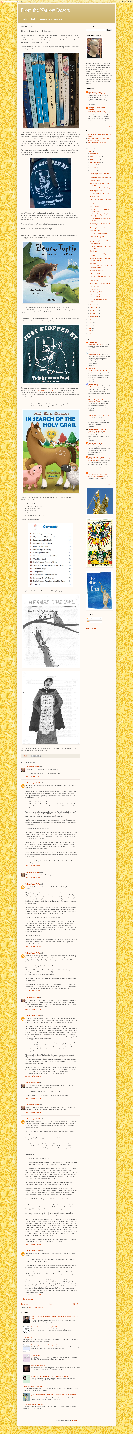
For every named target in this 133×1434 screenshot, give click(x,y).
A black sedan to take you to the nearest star (99, 174)
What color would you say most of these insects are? (100, 295)
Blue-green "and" (95, 286)
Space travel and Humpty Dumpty (100, 283)
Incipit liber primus (28, 1337)
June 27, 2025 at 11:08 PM (33, 991)
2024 (90, 319)
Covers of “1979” (95, 180)
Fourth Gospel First (94, 92)
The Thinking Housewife (96, 400)
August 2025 (94, 165)
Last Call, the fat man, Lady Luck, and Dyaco (100, 277)
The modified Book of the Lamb (99, 193)
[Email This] (32, 756)
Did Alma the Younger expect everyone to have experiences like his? (99, 112)
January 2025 (94, 316)
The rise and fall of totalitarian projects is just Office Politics (99, 460)
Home (50, 1304)
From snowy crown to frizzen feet (33, 1404)
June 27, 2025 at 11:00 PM (33, 946)
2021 (90, 328)
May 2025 (93, 305)
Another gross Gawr (96, 191)
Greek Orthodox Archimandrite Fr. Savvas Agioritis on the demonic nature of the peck (55, 1317)
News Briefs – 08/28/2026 (96, 344)
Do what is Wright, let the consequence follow (97, 237)
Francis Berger (93, 414)
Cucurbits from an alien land (46, 390)
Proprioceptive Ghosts (94, 386)
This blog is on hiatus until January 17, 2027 (44, 1327)
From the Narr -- (95, 281)
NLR (89, 473)
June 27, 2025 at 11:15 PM (33, 1009)
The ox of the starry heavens (98, 233)
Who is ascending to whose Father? (98, 94)
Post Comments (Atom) (36, 1307)
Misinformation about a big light (32, 1386)
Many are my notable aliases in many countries (45, 1345)
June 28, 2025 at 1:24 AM (33, 1244)
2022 (90, 325)
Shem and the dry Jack (96, 230)
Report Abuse (91, 628)
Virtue (90, 445)
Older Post (76, 1304)
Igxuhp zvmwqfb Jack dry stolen (99, 241)
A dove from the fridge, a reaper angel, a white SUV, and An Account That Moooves (53, 1395)
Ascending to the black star (98, 228)
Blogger (74, 1420)
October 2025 (94, 159)
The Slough (93, 251)
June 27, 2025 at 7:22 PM (32, 776)
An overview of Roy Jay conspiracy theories (100, 200)
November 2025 (95, 156)
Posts (90, 618)
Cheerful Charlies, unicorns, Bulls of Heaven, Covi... (100, 219)
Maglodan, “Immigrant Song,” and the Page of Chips (100, 215)
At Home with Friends (94, 354)
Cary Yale (93, 263)
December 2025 (95, 153)
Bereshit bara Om (95, 289)
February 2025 (94, 313)
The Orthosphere (93, 384)
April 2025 (93, 307)
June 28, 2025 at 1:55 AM (33, 1295)
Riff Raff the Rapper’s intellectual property (99, 184)
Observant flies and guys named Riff (100, 178)
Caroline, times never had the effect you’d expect (100, 247)
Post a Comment (28, 1299)
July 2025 (93, 168)
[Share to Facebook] (38, 756)
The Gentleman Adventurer (97, 429)
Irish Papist (92, 368)
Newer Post (24, 1304)
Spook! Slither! (35, 1355)
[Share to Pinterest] (40, 756)
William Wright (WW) (32, 783)
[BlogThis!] (34, 756)
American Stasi (93, 342)
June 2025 (93, 171)
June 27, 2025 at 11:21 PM (33, 1076)
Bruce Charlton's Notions (96, 457)
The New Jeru (94, 204)
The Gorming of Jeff (96, 292)
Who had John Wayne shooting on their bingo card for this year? (50, 1376)
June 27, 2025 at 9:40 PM (32, 865)
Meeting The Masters (95, 443)
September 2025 (95, 162)
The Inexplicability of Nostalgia (97, 370)
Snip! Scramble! (95, 196)
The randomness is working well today (99, 255)
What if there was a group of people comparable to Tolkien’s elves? (98, 475)
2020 (90, 331)
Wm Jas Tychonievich (32, 767)
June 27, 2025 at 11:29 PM (33, 1098)
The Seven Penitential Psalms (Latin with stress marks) (99, 139)
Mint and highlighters (96, 270)
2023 (90, 322)
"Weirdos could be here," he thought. (101, 188)
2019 (90, 334)
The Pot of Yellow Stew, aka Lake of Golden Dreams (101, 267)
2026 (90, 148)
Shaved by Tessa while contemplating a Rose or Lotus (101, 259)
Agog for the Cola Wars (38, 1366)
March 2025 (94, 310)
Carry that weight (95, 244)
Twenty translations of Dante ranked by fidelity (99, 135)
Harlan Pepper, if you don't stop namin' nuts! (99, 210)
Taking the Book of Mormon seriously (97, 108)
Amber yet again (95, 273)
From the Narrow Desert (45, 9)
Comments (92, 622)
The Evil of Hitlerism (94, 401)
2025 (90, 151)
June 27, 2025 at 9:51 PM (32, 877)
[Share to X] (36, 756)
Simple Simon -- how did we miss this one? (100, 224)
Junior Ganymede (94, 353)
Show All (110, 126)
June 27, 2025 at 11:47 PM (33, 1112)
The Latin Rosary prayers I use (97, 143)
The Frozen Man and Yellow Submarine (98, 300)
